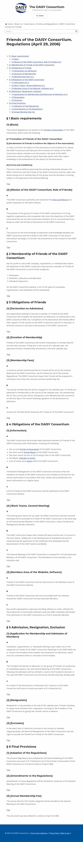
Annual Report (30, 452)
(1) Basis (15, 59)
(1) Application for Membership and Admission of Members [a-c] (40, 94)
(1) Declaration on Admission (24, 71)
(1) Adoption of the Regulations (25, 106)
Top (8, 184)
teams (29, 461)
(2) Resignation (18, 97)
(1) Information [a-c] (20, 82)
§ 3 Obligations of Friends (20, 68)
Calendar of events (27, 458)
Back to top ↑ (66, 833)
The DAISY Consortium (46, 7)
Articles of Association (53, 130)
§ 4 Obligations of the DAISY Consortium (26, 79)
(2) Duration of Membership (24, 74)
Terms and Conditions (38, 833)
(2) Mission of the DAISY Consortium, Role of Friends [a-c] (36, 62)
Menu (41, 16)
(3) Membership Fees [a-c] (23, 76)
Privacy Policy (54, 833)
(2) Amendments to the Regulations (27, 109)
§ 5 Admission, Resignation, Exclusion (25, 91)
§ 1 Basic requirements (19, 56)
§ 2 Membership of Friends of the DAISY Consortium (31, 65)
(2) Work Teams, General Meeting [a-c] (28, 85)
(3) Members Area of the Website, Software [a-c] (33, 88)
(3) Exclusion (17, 100)
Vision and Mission (60, 200)
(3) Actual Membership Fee (23, 112)
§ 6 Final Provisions (17, 103)
